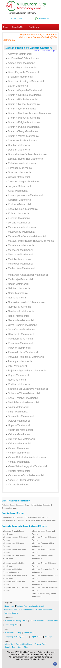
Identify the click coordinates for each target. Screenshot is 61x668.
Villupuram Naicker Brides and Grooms (15, 588)
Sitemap (48, 637)
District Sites (52, 621)
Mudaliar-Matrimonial (19, 259)
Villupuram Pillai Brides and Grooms (14, 582)
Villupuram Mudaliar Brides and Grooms (14, 564)
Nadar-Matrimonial (18, 283)
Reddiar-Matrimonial (19, 384)
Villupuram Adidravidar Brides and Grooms (15, 576)
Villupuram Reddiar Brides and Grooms (44, 564)
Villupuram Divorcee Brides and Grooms (44, 588)
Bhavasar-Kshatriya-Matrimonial (26, 81)
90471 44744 (43, 18)
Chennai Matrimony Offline (16, 621)
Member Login (16, 18)
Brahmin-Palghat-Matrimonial (24, 122)
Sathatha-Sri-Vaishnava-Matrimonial (28, 388)
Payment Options (11, 613)
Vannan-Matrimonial (19, 448)
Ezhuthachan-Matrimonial (22, 163)
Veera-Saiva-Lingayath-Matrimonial (27, 466)
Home (5, 27)
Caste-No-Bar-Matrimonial (22, 140)
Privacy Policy (40, 644)
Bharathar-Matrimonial (20, 76)
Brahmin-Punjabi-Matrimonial (24, 126)
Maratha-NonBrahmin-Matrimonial (27, 236)
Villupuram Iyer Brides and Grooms (13, 544)
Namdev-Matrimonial (19, 306)
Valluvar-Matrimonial (19, 443)
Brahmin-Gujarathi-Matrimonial (25, 90)
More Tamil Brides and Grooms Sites (41, 520)
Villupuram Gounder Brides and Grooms (43, 544)
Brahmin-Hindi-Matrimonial (22, 99)
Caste (12, 505)
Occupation (7, 508)
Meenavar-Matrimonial (20, 249)
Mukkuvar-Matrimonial (20, 263)
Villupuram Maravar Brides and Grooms (42, 556)
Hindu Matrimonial (11, 610)
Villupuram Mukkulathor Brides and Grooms (12, 570)
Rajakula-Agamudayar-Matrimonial (27, 370)
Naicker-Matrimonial (19, 288)
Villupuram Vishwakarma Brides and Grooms (45, 582)
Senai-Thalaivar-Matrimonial (23, 397)
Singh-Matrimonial (18, 411)
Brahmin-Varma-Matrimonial (23, 135)
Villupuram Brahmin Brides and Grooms (13, 532)
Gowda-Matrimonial (19, 176)
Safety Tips (23, 647)
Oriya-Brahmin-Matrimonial (23, 324)
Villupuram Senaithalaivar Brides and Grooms (45, 570)
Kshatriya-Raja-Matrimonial (23, 208)
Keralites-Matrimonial (19, 199)
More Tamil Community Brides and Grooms (44, 595)
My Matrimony (8, 33)
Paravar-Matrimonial (19, 347)
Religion (5, 505)
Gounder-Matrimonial (19, 172)
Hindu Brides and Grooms (12, 517)
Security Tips (10, 647)
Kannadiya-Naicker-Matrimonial (25, 195)
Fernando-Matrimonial (20, 167)
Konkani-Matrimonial (19, 204)
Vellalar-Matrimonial (19, 470)
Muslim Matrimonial (45, 610)
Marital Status (36, 505)
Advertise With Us (37, 621)
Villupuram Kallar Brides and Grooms (43, 550)
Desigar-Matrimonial (19, 149)
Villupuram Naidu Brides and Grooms (43, 532)
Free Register (34, 27)
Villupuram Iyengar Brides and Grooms (15, 538)
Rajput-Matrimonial (18, 375)
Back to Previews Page (45, 50)
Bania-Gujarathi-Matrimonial (23, 72)
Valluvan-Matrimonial (19, 434)
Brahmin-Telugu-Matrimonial (23, 131)
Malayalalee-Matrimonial (21, 231)
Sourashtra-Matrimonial (21, 416)
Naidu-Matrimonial (18, 293)
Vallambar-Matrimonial (20, 429)
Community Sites (12, 625)
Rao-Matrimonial (17, 379)
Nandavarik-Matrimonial (21, 311)
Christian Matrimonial (28, 610)
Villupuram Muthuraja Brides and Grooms (45, 576)
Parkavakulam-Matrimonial (23, 352)
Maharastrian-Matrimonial (22, 227)
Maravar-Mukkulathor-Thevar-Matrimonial (31, 240)
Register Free (21, 606)
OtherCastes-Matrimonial (22, 329)
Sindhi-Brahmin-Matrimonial (23, 402)
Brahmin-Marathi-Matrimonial (24, 117)
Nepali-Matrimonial (18, 315)
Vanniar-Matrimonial (19, 461)
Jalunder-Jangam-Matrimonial (24, 181)
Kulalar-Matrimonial (18, 213)
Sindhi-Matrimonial (18, 407)
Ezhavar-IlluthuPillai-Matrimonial (25, 158)
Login (13, 606)
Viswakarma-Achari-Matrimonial (26, 475)
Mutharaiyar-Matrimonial (21, 268)
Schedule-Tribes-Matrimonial (24, 393)
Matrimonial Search (36, 606)
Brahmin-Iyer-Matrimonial (22, 108)
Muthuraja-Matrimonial (20, 279)
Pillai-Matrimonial (17, 365)
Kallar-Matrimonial (18, 190)
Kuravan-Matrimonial (19, 218)
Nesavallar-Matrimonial (21, 320)
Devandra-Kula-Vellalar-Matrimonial (27, 154)
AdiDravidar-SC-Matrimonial (23, 58)
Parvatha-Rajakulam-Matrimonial (26, 356)
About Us (9, 644)
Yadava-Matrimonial (19, 484)
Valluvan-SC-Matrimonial (21, 438)
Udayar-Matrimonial (19, 420)
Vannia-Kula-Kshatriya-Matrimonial (27, 457)
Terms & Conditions (24, 644)
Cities (27, 505)
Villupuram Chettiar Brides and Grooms (44, 538)
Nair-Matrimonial (17, 297)
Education (47, 505)
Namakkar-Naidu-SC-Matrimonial (26, 302)
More (15, 508)
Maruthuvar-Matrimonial (21, 245)
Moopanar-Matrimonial (20, 254)
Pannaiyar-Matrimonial (20, 343)
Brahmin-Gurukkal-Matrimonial (25, 94)
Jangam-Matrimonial (19, 186)
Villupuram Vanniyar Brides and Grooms (14, 556)
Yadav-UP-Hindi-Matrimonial (23, 479)
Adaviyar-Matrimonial (20, 53)
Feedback (28, 633)
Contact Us (10, 633)
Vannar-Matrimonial (18, 452)
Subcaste (20, 505)
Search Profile (17, 27)
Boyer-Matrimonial (18, 85)
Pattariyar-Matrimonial (20, 361)
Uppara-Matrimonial (19, 425)
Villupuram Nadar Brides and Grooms (14, 550)
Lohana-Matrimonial (19, 222)
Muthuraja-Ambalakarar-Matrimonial (28, 274)
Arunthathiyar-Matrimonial (22, 67)
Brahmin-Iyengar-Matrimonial (24, 104)
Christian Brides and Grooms (36, 517)
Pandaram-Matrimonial (20, 338)
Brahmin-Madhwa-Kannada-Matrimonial (30, 113)
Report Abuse (36, 637)
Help (19, 633)
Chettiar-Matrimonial (19, 145)
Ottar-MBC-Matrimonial (21, 334)
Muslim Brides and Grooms (13, 520)
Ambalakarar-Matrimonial (22, 62)
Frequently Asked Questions (16, 637)
